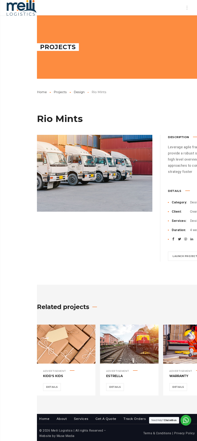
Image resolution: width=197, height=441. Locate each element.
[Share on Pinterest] (185, 238)
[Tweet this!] (179, 238)
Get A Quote (105, 419)
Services (81, 419)
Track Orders (134, 419)
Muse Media (65, 436)
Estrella (114, 376)
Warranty (178, 376)
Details (52, 386)
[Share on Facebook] (173, 238)
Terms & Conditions (157, 433)
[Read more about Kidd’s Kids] (66, 344)
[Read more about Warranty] (192, 344)
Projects (60, 92)
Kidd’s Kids (53, 376)
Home (42, 92)
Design (79, 92)
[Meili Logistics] (21, 8)
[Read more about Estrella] (129, 344)
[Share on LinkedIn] (191, 238)
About (62, 419)
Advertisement (54, 371)
